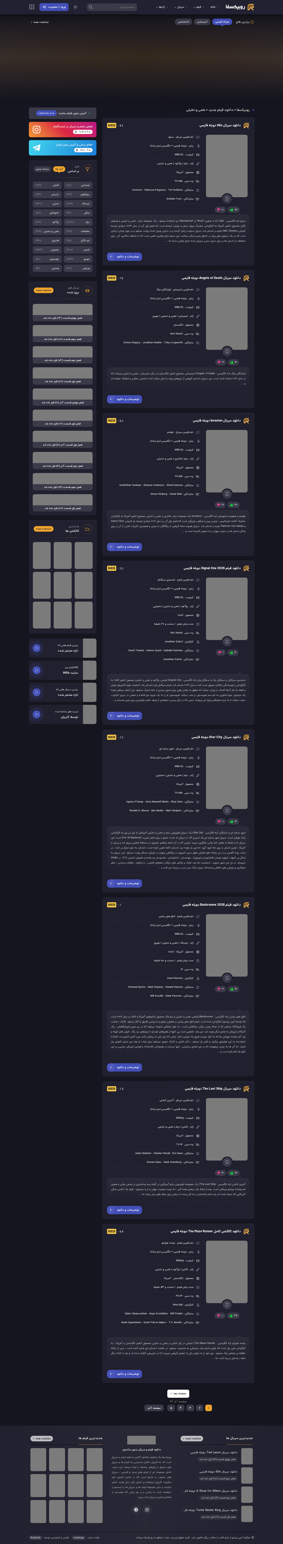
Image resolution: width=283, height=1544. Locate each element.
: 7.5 (115, 737)
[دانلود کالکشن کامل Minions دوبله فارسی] (63, 555)
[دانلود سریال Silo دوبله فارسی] (227, 166)
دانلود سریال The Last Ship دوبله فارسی (213, 1089)
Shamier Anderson (153, 485)
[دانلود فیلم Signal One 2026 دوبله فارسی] (227, 609)
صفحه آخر (154, 1408)
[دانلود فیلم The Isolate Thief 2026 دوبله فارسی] (94, 1485)
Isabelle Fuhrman (173, 650)
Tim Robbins (175, 190)
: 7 (114, 905)
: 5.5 (115, 568)
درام (78, 222)
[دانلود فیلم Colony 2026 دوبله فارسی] (57, 1485)
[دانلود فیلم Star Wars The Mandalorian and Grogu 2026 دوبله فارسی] (76, 1511)
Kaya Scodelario (158, 1313)
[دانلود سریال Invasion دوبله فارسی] (227, 461)
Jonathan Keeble (152, 342)
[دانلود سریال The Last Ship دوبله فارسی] (227, 1129)
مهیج (78, 259)
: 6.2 (115, 421)
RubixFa (35, 1537)
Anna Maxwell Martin (157, 802)
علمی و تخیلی (47, 231)
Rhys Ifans (177, 802)
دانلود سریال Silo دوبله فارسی (220, 125)
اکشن (47, 185)
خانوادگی (47, 213)
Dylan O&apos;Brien (136, 1313)
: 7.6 (115, 278)
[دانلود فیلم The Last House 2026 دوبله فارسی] (76, 1459)
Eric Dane (177, 1153)
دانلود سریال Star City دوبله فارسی (216, 737)
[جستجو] (90, 7)
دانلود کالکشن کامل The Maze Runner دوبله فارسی (206, 1231)
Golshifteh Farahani (130, 485)
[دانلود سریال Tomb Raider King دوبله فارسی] (216, 1513)
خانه (213, 7)
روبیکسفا (243, 110)
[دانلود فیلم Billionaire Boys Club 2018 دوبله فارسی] (76, 1485)
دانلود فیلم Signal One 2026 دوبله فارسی (212, 568)
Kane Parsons (175, 978)
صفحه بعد (179, 1394)
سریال (180, 7)
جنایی (47, 203)
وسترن (47, 268)
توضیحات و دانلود (128, 257)
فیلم (198, 7)
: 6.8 (115, 1232)
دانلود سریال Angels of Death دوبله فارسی (211, 278)
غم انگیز (78, 240)
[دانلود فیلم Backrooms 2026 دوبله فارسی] (227, 945)
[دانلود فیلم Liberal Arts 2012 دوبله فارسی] (38, 1459)
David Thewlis (136, 650)
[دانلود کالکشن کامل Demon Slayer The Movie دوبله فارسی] (42, 585)
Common (137, 190)
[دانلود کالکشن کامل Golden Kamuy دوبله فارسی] (63, 615)
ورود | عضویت (57, 7)
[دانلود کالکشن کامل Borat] (42, 555)
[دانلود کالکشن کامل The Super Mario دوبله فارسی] (84, 615)
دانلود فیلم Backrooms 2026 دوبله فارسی (212, 905)
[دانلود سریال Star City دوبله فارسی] (227, 778)
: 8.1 (115, 126)
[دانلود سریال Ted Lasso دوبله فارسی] (216, 1456)
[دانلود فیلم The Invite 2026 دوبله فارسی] (57, 1459)
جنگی (78, 213)
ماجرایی (47, 250)
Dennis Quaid (154, 650)
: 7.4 (115, 1089)
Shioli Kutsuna (175, 485)
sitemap (79, 1537)
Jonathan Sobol (173, 642)
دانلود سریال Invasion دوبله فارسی (217, 420)
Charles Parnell (162, 1153)
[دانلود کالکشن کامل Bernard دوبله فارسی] (84, 585)
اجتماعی (78, 185)
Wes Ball (178, 1305)
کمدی (78, 250)
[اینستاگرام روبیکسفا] (147, 1509)
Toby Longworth (173, 342)
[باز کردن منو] (32, 7)
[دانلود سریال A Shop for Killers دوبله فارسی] (216, 1494)
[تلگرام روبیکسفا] (136, 1509)
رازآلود (47, 222)
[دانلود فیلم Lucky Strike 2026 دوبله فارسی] (94, 1459)
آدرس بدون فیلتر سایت (62, 113)
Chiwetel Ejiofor (137, 987)
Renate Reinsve (174, 987)
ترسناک (78, 203)
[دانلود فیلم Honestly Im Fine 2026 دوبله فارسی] (38, 1511)
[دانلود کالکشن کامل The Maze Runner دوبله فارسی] (227, 1272)
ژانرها (162, 7)
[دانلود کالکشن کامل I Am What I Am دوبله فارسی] (42, 615)
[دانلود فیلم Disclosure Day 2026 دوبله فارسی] (57, 1511)
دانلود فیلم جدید (220, 110)
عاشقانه (78, 231)
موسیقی (47, 259)
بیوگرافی (78, 194)
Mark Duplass (155, 987)
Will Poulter (176, 1313)
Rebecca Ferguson (155, 190)
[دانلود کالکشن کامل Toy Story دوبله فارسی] (84, 555)
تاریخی (47, 194)
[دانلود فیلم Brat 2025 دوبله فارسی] (38, 1485)
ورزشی (78, 268)
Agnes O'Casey (134, 802)
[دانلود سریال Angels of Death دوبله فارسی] (227, 319)
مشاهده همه (41, 22)
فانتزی (47, 240)
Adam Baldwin (143, 1153)
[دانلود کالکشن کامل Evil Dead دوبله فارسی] (63, 585)
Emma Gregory (132, 342)
